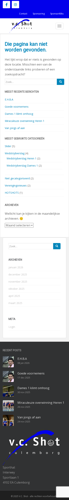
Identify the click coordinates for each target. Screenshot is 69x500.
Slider (8, 146)
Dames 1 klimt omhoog (19, 113)
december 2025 (17, 274)
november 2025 (17, 281)
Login (11, 327)
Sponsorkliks (56, 13)
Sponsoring (39, 13)
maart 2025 (15, 303)
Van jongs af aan (15, 128)
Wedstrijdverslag (14, 153)
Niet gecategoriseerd (17, 178)
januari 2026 (15, 267)
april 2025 (14, 296)
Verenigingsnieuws (16, 185)
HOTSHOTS (12, 192)
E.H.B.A (9, 99)
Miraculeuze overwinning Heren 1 (24, 121)
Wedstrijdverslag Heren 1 (21, 158)
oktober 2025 (16, 288)
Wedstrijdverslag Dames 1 (22, 165)
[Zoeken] (60, 82)
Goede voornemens (17, 106)
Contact (23, 13)
